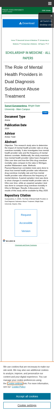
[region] (27, 387)
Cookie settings (15, 383)
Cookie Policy (18, 387)
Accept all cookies (27, 396)
